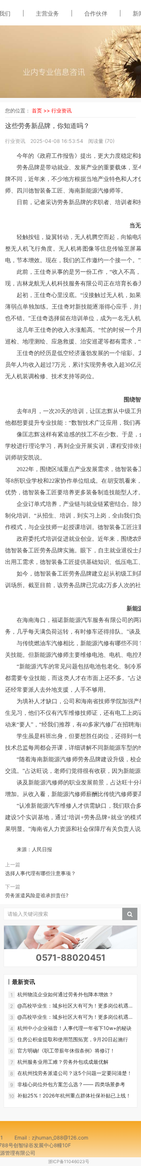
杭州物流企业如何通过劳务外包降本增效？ (65, 994)
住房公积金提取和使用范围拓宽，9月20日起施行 (72, 1039)
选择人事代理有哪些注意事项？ (40, 873)
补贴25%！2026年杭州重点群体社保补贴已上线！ (74, 1095)
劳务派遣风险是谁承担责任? (36, 895)
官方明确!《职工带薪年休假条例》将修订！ (66, 1050)
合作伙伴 (95, 13)
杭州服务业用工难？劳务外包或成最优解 (62, 1062)
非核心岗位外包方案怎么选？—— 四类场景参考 (71, 1084)
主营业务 (47, 13)
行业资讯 (61, 110)
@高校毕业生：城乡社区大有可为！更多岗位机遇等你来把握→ (72, 1005)
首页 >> (41, 110)
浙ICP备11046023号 (68, 1161)
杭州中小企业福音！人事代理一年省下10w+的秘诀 (74, 1028)
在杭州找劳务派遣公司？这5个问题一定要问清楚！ (74, 1073)
